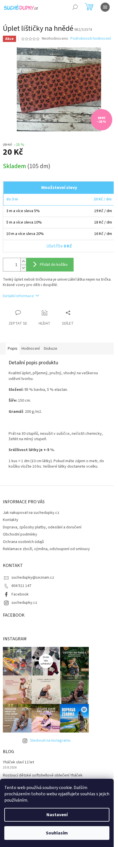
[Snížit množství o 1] (23, 268)
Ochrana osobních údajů (23, 542)
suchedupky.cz (24, 602)
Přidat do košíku (54, 264)
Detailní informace (18, 296)
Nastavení (57, 815)
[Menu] (105, 7)
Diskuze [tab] (50, 348)
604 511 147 (21, 586)
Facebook (20, 594)
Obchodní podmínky (20, 534)
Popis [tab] (12, 348)
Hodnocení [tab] (30, 348)
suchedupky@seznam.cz (32, 577)
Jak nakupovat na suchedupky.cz (31, 513)
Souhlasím (57, 833)
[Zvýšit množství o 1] (23, 261)
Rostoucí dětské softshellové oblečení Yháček (42, 775)
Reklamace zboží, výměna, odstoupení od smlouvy (46, 549)
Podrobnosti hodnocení (90, 38)
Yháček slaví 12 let (18, 762)
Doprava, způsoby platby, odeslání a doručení (42, 527)
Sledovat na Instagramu (50, 740)
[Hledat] (75, 7)
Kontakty (10, 520)
